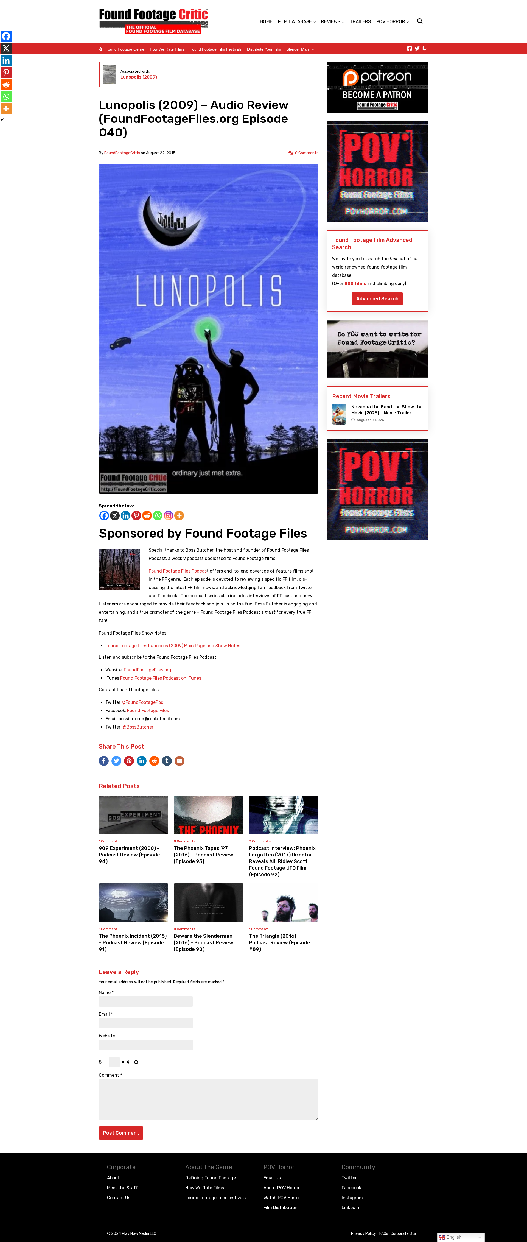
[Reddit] (147, 515)
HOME (266, 21)
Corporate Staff (405, 1233)
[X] (115, 515)
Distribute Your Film (264, 49)
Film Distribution (281, 1207)
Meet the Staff (122, 1187)
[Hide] (2, 120)
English (453, 1237)
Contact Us (118, 1197)
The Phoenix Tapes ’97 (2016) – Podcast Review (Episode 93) (203, 854)
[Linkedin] (125, 515)
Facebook (351, 1187)
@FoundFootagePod (143, 702)
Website (107, 1036)
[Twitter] (417, 48)
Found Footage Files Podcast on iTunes (160, 678)
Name (106, 992)
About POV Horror (282, 1187)
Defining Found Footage (210, 1177)
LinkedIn (350, 1207)
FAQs (383, 1233)
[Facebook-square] (409, 48)
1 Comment (108, 841)
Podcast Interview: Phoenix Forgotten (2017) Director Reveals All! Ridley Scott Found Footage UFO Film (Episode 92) (282, 861)
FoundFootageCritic (122, 153)
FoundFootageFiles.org (147, 669)
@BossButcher (138, 727)
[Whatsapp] (157, 515)
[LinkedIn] (142, 761)
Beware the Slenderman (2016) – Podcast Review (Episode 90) (203, 942)
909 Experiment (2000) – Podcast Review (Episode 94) (129, 854)
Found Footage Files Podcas (178, 571)
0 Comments (306, 153)
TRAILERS (360, 21)
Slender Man (298, 49)
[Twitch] (424, 48)
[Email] (179, 761)
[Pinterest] (136, 515)
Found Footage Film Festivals (216, 49)
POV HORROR (390, 21)
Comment (110, 1075)
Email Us (272, 1177)
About (113, 1177)
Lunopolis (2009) (138, 77)
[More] (179, 515)
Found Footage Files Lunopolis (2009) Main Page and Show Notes (172, 645)
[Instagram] (168, 515)
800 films (355, 283)
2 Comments (260, 841)
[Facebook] (104, 515)
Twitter (349, 1177)
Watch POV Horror (282, 1197)
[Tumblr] (167, 761)
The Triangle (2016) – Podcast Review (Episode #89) (279, 942)
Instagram (352, 1197)
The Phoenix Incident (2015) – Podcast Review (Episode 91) (133, 942)
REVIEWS (330, 21)
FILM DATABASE (295, 21)
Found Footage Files (148, 710)
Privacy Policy (363, 1233)
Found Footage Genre (124, 49)
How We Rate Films (167, 49)
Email (106, 1014)
